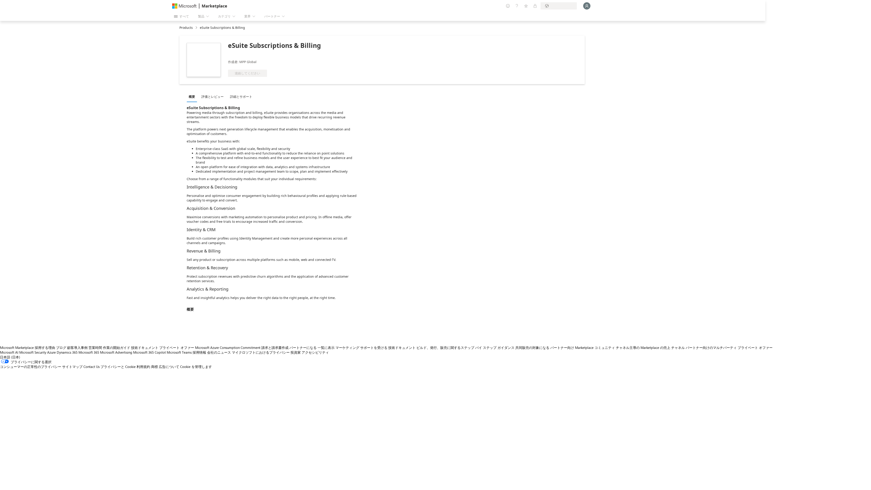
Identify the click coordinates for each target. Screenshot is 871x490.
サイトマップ (72, 366)
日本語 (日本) (10, 357)
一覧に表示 (326, 347)
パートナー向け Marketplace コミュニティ (582, 347)
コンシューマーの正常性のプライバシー (30, 366)
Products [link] (186, 27)
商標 (154, 366)
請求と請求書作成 (275, 347)
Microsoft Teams (179, 352)
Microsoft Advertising (116, 352)
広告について (169, 366)
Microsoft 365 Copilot (149, 352)
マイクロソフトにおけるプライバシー (261, 352)
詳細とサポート (241, 96)
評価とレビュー (212, 96)
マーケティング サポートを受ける (361, 347)
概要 (192, 96)
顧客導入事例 (77, 347)
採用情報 (199, 352)
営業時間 (95, 347)
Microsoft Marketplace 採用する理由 (27, 347)
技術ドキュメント (144, 347)
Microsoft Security (32, 352)
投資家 (296, 352)
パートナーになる (303, 347)
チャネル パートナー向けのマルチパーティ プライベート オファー (722, 347)
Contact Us (91, 366)
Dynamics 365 (67, 352)
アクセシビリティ (315, 352)
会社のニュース (219, 352)
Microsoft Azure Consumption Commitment (227, 347)
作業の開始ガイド (116, 347)
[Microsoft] (184, 6)
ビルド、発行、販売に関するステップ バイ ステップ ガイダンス (465, 347)
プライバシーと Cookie (118, 366)
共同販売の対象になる (532, 347)
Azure (51, 352)
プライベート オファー (176, 347)
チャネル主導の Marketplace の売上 (643, 347)
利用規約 (143, 366)
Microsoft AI (9, 352)
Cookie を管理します (196, 366)
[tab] (193, 96)
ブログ (61, 347)
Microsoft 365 (88, 352)
